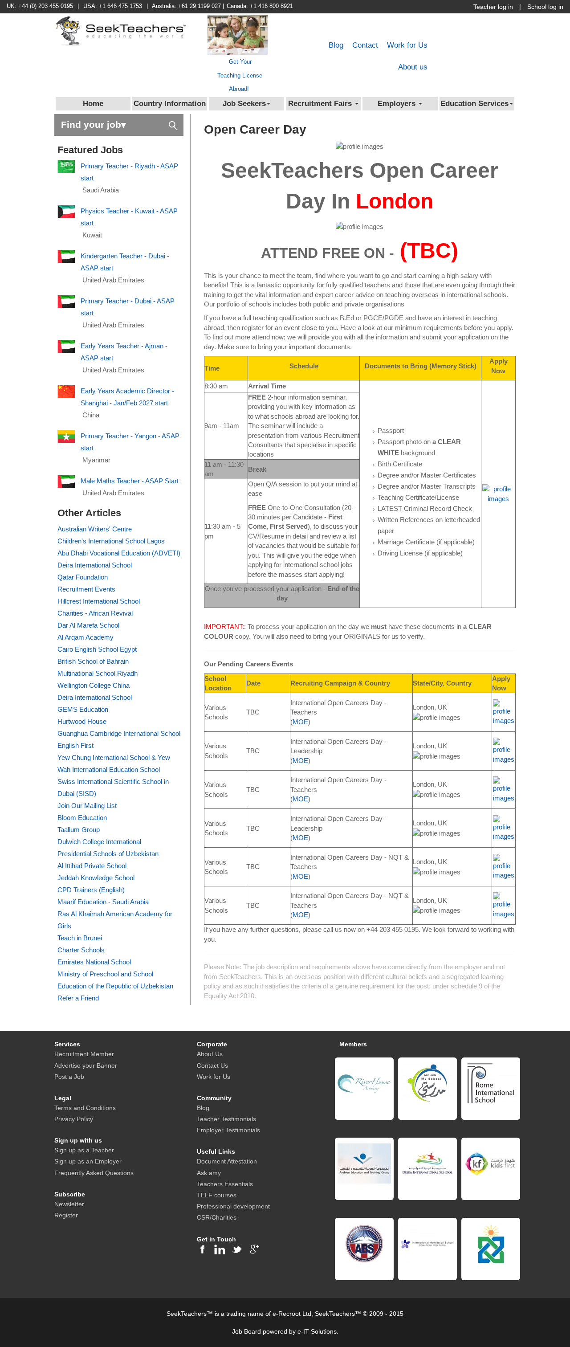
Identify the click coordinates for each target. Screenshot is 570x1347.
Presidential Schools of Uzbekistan (108, 853)
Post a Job (69, 1076)
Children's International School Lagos (111, 541)
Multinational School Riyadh (97, 673)
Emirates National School (94, 962)
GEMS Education (82, 709)
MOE (300, 722)
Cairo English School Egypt (97, 649)
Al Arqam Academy (85, 637)
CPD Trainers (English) (91, 890)
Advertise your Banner (85, 1065)
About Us (210, 1053)
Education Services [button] (474, 103)
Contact (365, 45)
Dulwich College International (99, 841)
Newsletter (69, 1204)
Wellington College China (93, 685)
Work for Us (407, 45)
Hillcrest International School (98, 601)
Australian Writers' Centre (94, 529)
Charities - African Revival (95, 613)
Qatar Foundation (82, 577)
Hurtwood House (81, 721)
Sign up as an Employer (88, 1161)
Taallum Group (78, 829)
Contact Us (212, 1065)
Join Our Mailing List (87, 805)
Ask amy (209, 1172)
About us (413, 67)
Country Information (170, 103)
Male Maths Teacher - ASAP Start (130, 481)
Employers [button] (398, 103)
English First (75, 745)
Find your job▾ (93, 124)
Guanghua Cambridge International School (118, 733)
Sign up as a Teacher (84, 1150)
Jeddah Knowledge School (95, 878)
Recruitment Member (84, 1053)
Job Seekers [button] (244, 103)
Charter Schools (81, 950)
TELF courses (216, 1195)
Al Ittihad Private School (91, 865)
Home (93, 103)
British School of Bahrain (93, 661)
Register (66, 1215)
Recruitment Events (86, 589)
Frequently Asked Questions (94, 1172)
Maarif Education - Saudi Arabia (103, 902)
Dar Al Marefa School (88, 625)
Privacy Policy (73, 1118)
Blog (336, 45)
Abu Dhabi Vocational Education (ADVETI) (118, 553)
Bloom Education (82, 817)
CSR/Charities (216, 1217)
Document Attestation (227, 1161)
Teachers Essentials (225, 1184)
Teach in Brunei (79, 938)
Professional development (233, 1206)
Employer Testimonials (228, 1130)
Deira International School (94, 565)
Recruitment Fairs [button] (321, 103)
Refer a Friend (78, 998)
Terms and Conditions (85, 1107)
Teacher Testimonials (226, 1118)
